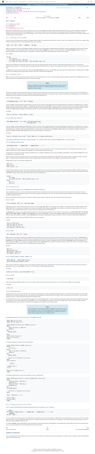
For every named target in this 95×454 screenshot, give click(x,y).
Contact (59, 449)
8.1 (9, 13)
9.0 (40, 11)
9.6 (26, 11)
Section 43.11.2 (11, 129)
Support (42, 1)
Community (30, 1)
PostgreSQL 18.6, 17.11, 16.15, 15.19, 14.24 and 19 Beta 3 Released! (52, 4)
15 (27, 8)
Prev (7, 17)
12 (19, 11)
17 (23, 8)
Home (7, 1)
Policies (35, 449)
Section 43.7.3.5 (43, 95)
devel (20, 10)
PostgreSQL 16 (18, 7)
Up (15, 17)
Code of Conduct (42, 449)
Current (17, 8)
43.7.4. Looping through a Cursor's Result (14, 28)
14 (29, 8)
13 (17, 11)
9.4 (30, 11)
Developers (36, 1)
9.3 (33, 11)
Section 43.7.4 (41, 86)
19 (17, 10)
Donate (47, 1)
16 (25, 8)
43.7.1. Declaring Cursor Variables (13, 24)
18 (20, 8)
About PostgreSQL (52, 449)
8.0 (11, 13)
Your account (53, 1)
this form (85, 436)
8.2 (6, 13)
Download (15, 1)
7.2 (18, 13)
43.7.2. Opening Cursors (11, 25)
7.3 (16, 13)
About (10, 1)
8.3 (44, 11)
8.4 (42, 11)
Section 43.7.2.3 (23, 420)
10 (23, 11)
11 (21, 11)
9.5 (28, 11)
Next (88, 17)
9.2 (35, 11)
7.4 (13, 13)
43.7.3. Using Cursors (10, 26)
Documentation (22, 1)
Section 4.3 (49, 158)
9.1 (37, 11)
